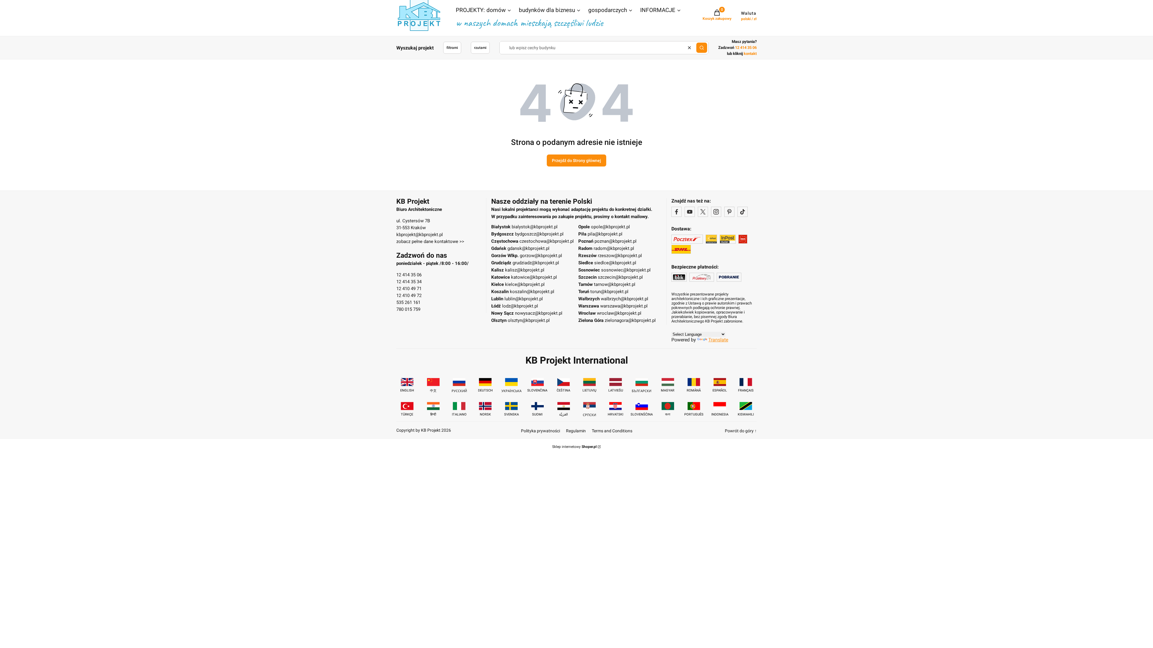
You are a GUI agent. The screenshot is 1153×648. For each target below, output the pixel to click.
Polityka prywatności (540, 430)
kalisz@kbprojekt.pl (524, 270)
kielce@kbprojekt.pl (525, 284)
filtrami (452, 48)
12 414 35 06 (409, 275)
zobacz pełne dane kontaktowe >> (430, 241)
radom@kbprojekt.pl (614, 248)
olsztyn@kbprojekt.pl (529, 320)
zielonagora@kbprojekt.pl (630, 320)
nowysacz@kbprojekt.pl (538, 313)
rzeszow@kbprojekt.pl (620, 255)
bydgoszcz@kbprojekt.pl (539, 234)
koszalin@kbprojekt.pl (532, 291)
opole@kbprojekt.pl (610, 227)
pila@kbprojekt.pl (605, 234)
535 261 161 (408, 302)
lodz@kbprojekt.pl (520, 306)
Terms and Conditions (612, 430)
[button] (483, 10)
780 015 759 (408, 309)
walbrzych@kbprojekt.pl (624, 299)
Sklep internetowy (574, 447)
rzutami (480, 48)
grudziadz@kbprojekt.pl (536, 263)
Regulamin (576, 430)
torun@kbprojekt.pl (609, 291)
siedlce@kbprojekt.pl (615, 263)
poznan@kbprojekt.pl (616, 241)
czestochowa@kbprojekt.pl (546, 241)
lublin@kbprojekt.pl (523, 299)
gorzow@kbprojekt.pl (541, 255)
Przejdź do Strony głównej (576, 160)
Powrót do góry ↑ (741, 430)
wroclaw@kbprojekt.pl (619, 313)
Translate (718, 340)
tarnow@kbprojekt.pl (614, 284)
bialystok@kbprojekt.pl (535, 227)
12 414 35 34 (409, 281)
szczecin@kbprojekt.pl (620, 277)
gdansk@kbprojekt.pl (528, 248)
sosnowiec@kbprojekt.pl (626, 270)
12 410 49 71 (409, 288)
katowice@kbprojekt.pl (534, 277)
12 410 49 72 (409, 295)
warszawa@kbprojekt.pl (624, 306)
